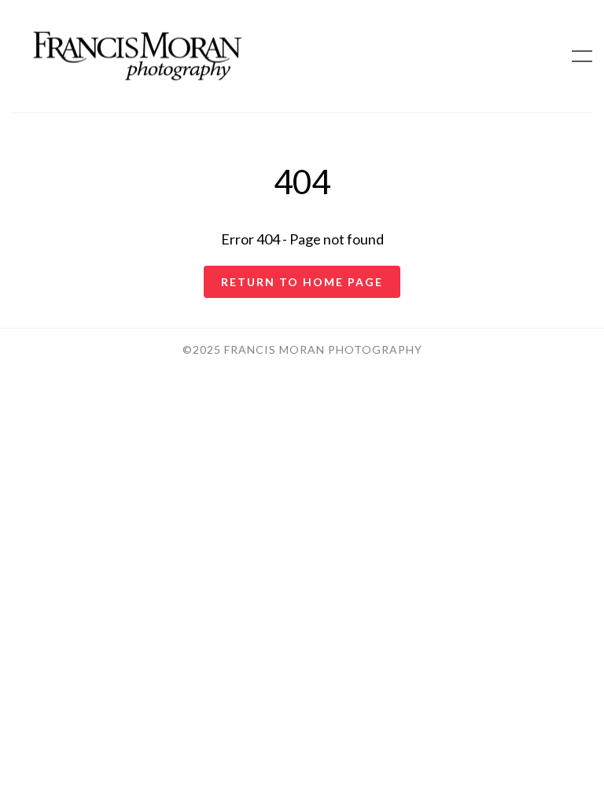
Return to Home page (302, 282)
